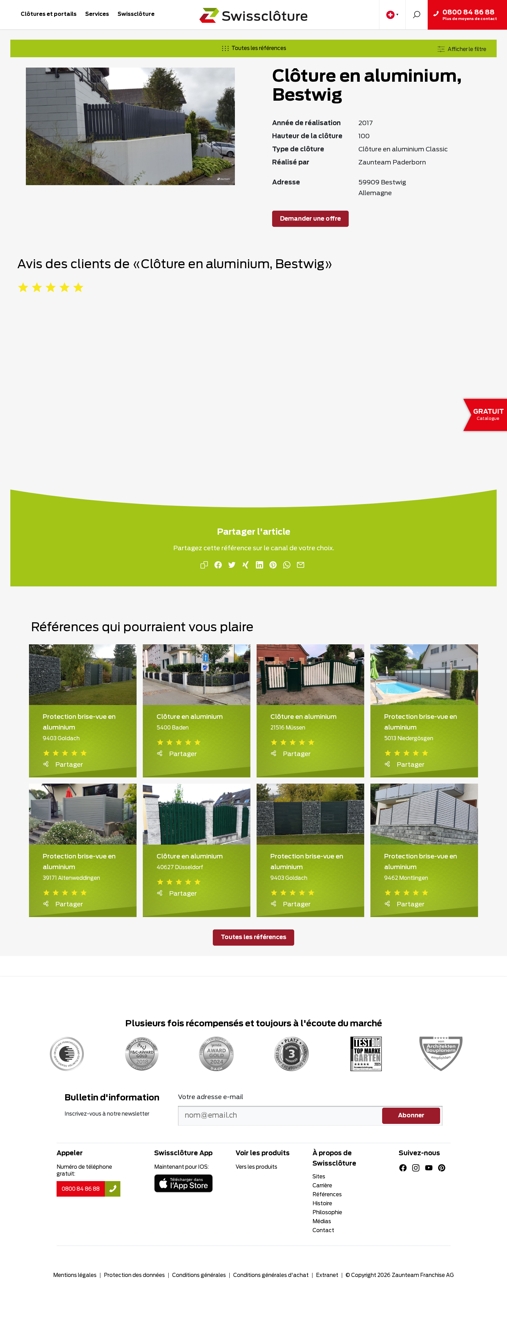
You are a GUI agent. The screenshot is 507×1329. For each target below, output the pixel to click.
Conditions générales (199, 1275)
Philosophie (327, 1212)
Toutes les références (258, 48)
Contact (323, 1230)
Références (327, 1194)
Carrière (322, 1185)
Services (97, 14)
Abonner (411, 1115)
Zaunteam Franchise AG (423, 1275)
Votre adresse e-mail (210, 1097)
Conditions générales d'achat (271, 1275)
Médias (321, 1221)
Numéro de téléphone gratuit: (84, 1171)
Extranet (327, 1275)
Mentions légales (75, 1275)
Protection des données (134, 1275)
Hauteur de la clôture (307, 136)
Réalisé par (290, 163)
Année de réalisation (306, 123)
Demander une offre (310, 219)
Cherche (416, 14)
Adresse (286, 183)
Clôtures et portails (49, 14)
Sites (318, 1176)
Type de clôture (298, 150)
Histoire (322, 1203)
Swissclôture (136, 14)
